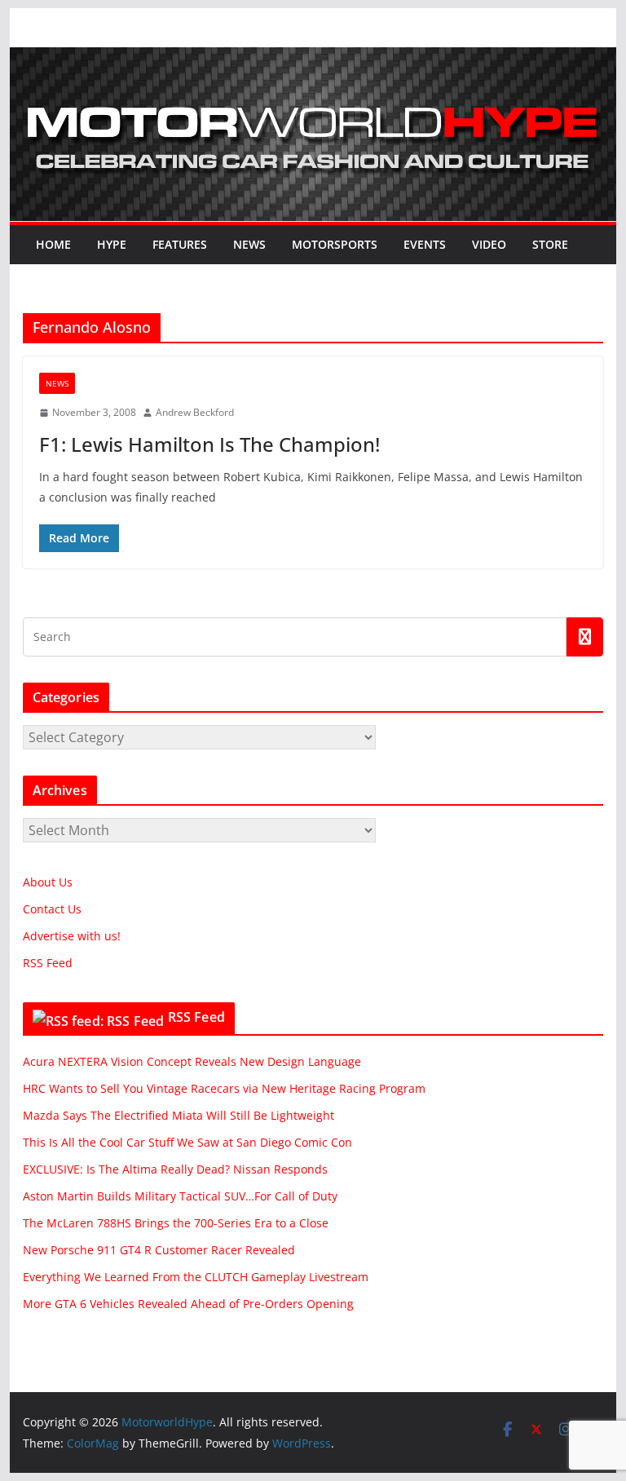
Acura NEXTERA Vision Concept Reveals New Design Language (192, 1061)
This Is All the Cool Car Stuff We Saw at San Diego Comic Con (187, 1142)
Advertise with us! (72, 936)
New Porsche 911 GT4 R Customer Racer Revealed (159, 1250)
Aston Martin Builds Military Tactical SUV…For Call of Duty (180, 1196)
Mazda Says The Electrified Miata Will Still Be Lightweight (178, 1115)
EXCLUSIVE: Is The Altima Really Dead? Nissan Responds (175, 1169)
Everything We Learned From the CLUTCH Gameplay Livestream (195, 1276)
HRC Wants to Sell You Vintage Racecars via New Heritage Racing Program (224, 1088)
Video (489, 244)
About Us (48, 882)
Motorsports (334, 244)
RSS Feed (48, 962)
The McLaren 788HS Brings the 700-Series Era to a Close (175, 1223)
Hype (111, 244)
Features (179, 244)
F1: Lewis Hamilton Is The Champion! (209, 444)
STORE (550, 244)
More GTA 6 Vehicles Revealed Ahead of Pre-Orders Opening (188, 1303)
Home (53, 244)
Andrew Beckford (195, 412)
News (249, 244)
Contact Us (52, 909)
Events (424, 244)
